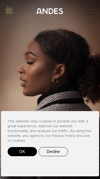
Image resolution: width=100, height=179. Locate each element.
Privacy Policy (63, 135)
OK (22, 151)
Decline (53, 151)
